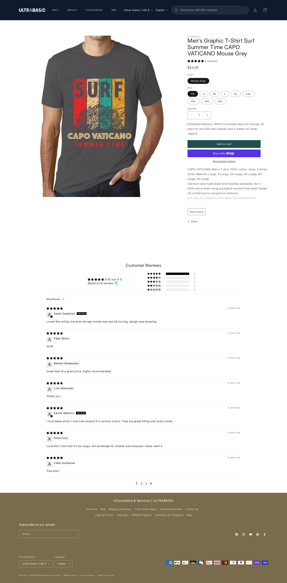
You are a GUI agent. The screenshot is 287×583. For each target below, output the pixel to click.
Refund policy (70, 575)
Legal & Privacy (104, 515)
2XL (248, 93)
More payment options (224, 161)
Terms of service (106, 575)
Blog (189, 515)
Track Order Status (145, 509)
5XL (220, 101)
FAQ (102, 509)
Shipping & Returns (120, 509)
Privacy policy (87, 575)
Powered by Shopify (50, 575)
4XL (207, 101)
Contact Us (191, 509)
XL (236, 93)
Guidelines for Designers (169, 515)
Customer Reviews (171, 509)
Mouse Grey (198, 80)
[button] (196, 61)
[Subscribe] (75, 534)
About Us (91, 509)
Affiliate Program (141, 515)
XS (192, 93)
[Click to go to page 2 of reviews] (146, 483)
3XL (193, 101)
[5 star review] (55, 308)
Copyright (122, 515)
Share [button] (194, 221)
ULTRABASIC (34, 575)
